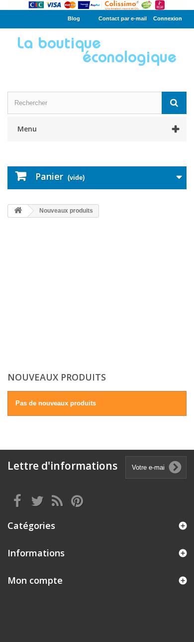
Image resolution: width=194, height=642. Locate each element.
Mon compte (35, 580)
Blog (74, 18)
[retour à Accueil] (17, 211)
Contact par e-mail (122, 18)
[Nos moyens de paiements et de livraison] (97, 5)
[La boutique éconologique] (97, 51)
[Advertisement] (97, 296)
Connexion (167, 18)
